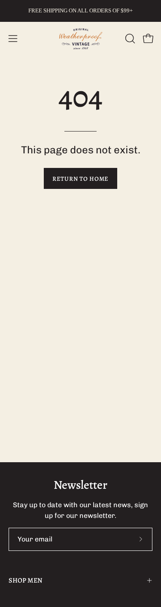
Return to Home (80, 178)
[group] (80, 10)
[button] (129, 39)
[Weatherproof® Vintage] (80, 38)
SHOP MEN (26, 580)
